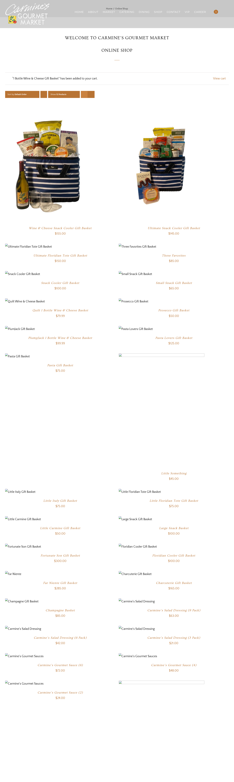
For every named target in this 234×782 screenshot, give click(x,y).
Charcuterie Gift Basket (174, 583)
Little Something (174, 473)
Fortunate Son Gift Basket (60, 555)
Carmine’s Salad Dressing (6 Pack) (60, 638)
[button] (223, 11)
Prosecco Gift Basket (173, 310)
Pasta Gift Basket (60, 365)
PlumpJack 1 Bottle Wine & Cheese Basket (60, 338)
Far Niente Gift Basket (60, 583)
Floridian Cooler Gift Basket (173, 555)
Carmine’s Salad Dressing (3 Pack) (173, 638)
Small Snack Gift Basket (174, 283)
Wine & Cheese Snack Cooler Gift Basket (60, 228)
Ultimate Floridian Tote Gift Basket (60, 255)
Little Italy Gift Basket (60, 501)
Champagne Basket (60, 610)
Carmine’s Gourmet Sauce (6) (60, 665)
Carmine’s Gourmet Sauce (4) (173, 665)
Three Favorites (174, 255)
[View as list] (91, 94)
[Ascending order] (43, 94)
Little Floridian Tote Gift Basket (174, 501)
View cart (219, 78)
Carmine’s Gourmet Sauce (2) (60, 692)
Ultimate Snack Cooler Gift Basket (174, 228)
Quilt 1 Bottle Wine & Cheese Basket (60, 310)
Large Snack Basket (174, 528)
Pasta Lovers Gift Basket (173, 338)
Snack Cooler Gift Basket (60, 283)
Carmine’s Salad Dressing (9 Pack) (173, 610)
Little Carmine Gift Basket (60, 528)
